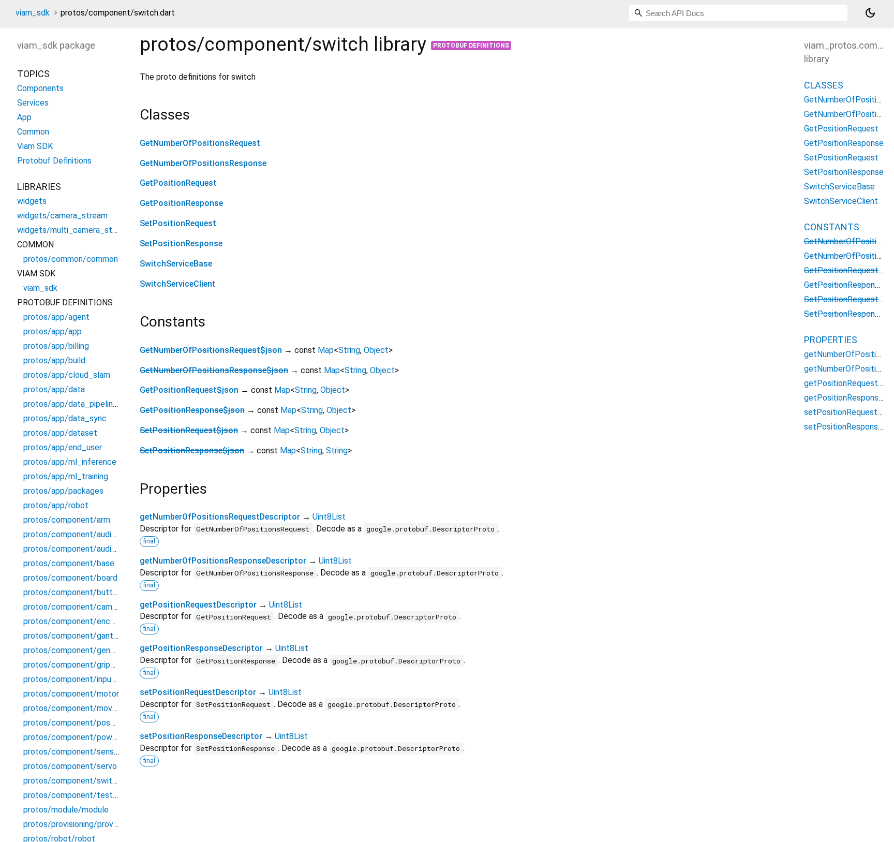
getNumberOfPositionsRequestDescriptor (220, 517)
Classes (823, 85)
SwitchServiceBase (176, 264)
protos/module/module (66, 810)
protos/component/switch (72, 781)
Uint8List (329, 517)
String (349, 350)
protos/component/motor (71, 694)
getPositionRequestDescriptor (198, 605)
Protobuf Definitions (471, 45)
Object (376, 350)
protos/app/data (54, 389)
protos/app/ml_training (65, 476)
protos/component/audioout (75, 549)
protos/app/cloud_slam (66, 375)
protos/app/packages (63, 491)
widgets (32, 201)
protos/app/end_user (62, 447)
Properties (830, 339)
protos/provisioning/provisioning (81, 824)
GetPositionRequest (178, 183)
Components (40, 88)
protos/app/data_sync (65, 418)
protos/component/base (68, 563)
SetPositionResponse (181, 243)
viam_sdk (33, 13)
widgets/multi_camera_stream (73, 230)
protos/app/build (54, 360)
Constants (831, 226)
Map (326, 350)
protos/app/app (52, 331)
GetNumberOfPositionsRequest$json (211, 350)
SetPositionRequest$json (189, 430)
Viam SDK (35, 146)
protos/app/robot (55, 505)
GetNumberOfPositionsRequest (200, 143)
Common (33, 132)
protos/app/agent (56, 317)
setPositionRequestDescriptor (198, 692)
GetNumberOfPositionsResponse (203, 163)
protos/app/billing (56, 346)
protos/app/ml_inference (69, 462)
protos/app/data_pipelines (72, 404)
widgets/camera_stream (62, 215)
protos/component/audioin (72, 534)
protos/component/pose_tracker (84, 723)
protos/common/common (70, 259)
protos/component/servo (70, 766)
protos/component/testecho (77, 795)
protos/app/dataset (60, 433)
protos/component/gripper (72, 665)
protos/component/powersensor (83, 737)
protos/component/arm (66, 520)
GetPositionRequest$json (189, 390)
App (24, 117)
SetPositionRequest (178, 223)
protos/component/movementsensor (91, 708)
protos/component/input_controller (89, 679)
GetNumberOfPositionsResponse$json (214, 370)
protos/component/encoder (75, 621)
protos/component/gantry (71, 636)
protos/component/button (72, 592)
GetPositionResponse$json (192, 410)
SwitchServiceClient (178, 284)
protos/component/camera (73, 607)
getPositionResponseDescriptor (201, 648)
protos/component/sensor (72, 752)
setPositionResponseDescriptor (201, 736)
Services (33, 103)
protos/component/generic (73, 650)
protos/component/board (70, 578)
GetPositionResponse (181, 203)
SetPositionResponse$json (192, 450)
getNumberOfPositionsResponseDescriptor (223, 561)
